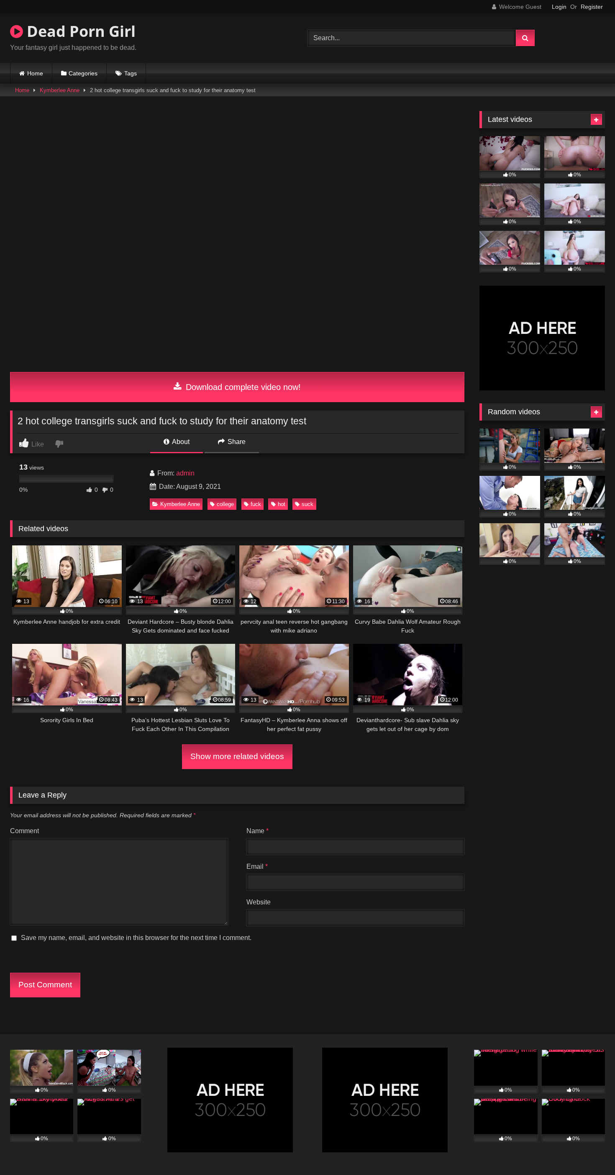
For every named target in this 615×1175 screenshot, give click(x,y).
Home (35, 73)
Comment (24, 830)
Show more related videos (237, 756)
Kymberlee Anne (59, 90)
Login (559, 6)
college (225, 504)
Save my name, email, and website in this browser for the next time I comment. (136, 937)
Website (258, 902)
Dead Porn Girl (79, 31)
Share (236, 441)
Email (257, 866)
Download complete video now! (242, 387)
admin (185, 473)
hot (281, 504)
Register (592, 6)
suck (307, 504)
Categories (83, 73)
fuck (256, 504)
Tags (130, 73)
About (180, 441)
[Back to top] (589, 1150)
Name (257, 830)
